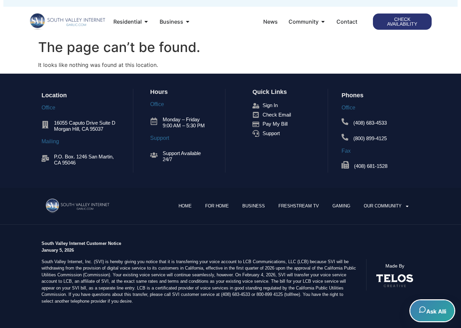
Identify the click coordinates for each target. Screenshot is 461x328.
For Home (217, 205)
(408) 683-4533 (370, 123)
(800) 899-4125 (370, 138)
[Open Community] (323, 22)
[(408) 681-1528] (345, 165)
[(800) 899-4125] (345, 137)
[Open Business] (187, 22)
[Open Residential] (146, 22)
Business (253, 205)
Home (185, 205)
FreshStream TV (298, 205)
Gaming (341, 205)
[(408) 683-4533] (345, 121)
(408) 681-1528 (370, 166)
